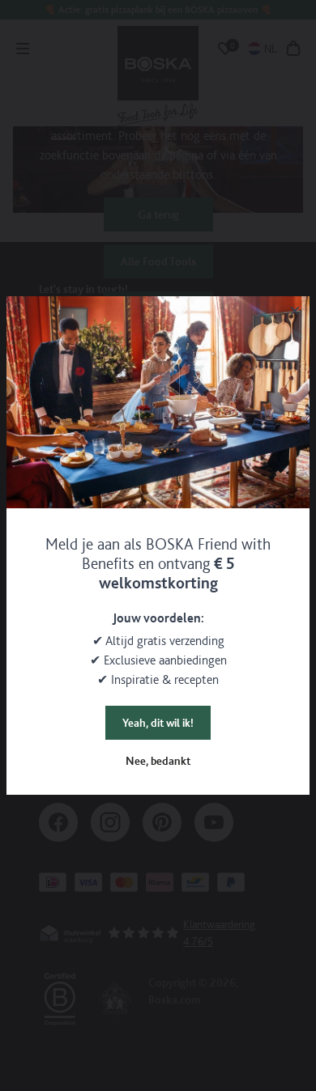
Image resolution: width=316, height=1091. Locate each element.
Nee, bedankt (158, 760)
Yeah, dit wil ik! (158, 722)
